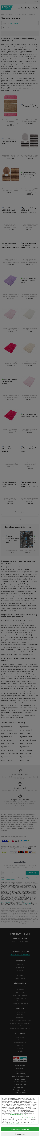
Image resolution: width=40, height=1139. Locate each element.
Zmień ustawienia (20, 1134)
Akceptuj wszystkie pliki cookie (20, 1129)
